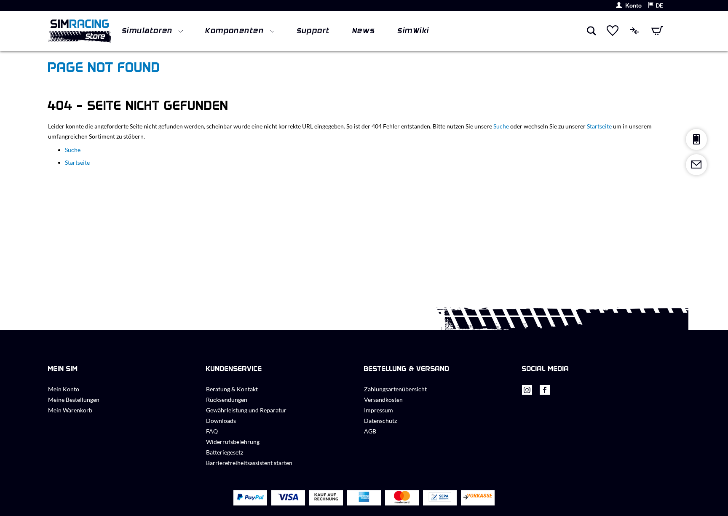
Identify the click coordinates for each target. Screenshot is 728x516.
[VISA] (288, 498)
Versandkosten (383, 399)
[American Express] (364, 498)
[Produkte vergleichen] (635, 31)
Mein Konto (63, 389)
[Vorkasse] (478, 498)
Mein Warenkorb (70, 410)
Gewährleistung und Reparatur (246, 410)
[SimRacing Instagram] (527, 392)
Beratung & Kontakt (232, 389)
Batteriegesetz (224, 452)
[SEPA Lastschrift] (439, 498)
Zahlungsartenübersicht (395, 389)
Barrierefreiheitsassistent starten (249, 462)
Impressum (378, 410)
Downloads (221, 420)
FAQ (212, 431)
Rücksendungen (226, 399)
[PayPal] (250, 498)
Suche (501, 126)
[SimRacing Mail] (696, 164)
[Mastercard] (401, 498)
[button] (655, 5)
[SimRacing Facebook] (545, 392)
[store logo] (79, 31)
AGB (370, 431)
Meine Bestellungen (73, 399)
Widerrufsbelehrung (233, 441)
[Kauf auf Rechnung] (326, 498)
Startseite (599, 126)
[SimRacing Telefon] (696, 139)
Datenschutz (380, 420)
